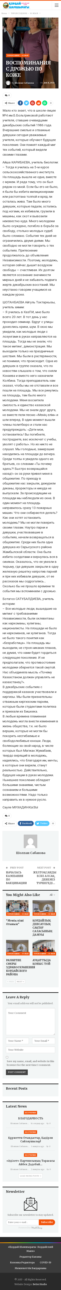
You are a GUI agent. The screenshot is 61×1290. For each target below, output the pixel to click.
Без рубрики (30, 1113)
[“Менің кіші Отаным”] (17, 908)
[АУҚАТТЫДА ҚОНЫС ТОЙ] (44, 947)
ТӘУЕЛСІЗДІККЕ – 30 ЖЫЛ (17, 55)
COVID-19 (45, 1262)
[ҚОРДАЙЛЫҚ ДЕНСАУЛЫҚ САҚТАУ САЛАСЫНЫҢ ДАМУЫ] (44, 908)
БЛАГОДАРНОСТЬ (30, 1118)
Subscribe (47, 1222)
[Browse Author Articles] (30, 841)
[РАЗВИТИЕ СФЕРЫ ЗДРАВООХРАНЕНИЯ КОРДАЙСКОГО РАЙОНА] (17, 947)
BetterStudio (40, 1284)
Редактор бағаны (30, 1256)
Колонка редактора (22, 1262)
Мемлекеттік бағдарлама (30, 1268)
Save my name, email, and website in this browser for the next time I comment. (30, 1063)
